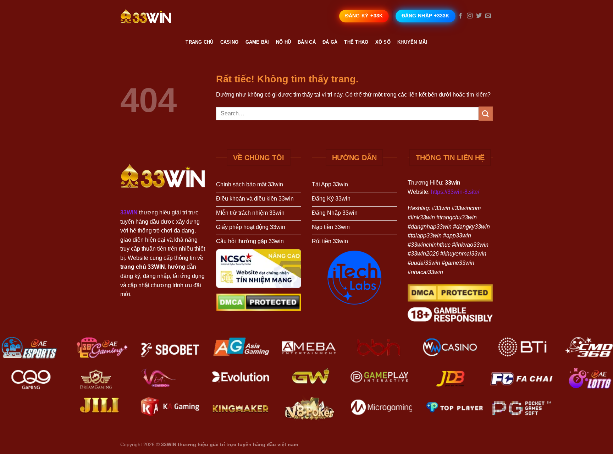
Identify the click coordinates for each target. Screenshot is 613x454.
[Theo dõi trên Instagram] (470, 16)
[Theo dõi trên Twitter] (479, 16)
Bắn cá (307, 42)
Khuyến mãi (412, 42)
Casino (229, 42)
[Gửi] (486, 113)
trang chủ (199, 42)
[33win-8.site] (155, 16)
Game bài (257, 42)
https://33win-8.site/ (455, 192)
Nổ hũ (283, 42)
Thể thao (356, 42)
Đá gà (329, 42)
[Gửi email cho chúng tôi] (488, 16)
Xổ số (383, 42)
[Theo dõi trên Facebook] (460, 16)
